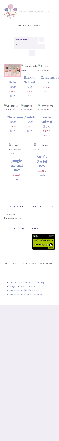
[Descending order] (41, 39)
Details (12, 71)
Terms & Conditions (20, 282)
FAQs (12, 286)
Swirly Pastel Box (42, 161)
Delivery (40, 282)
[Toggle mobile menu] (54, 20)
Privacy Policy (27, 286)
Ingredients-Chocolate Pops (24, 290)
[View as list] (32, 53)
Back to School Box (30, 82)
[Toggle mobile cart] (49, 20)
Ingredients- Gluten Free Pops (26, 294)
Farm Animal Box (46, 122)
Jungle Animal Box (17, 165)
